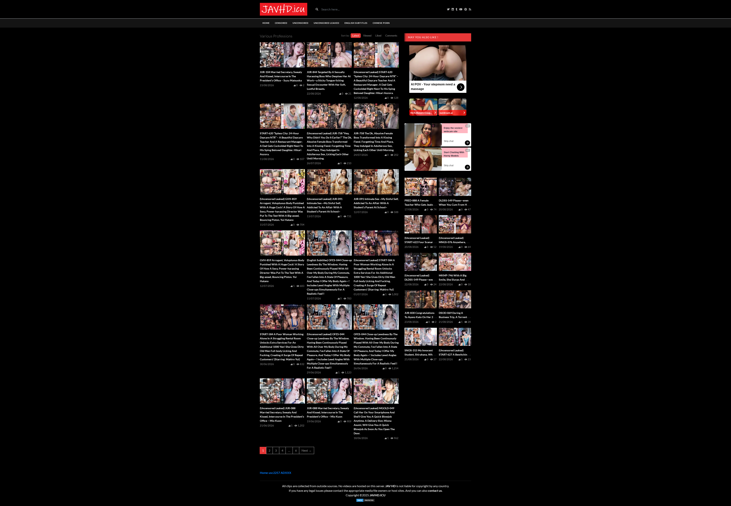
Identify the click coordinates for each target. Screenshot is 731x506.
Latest (355, 35)
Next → (307, 450)
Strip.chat (448, 141)
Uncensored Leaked (326, 23)
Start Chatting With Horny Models (454, 154)
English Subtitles (356, 23)
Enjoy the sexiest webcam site (453, 130)
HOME (266, 23)
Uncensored (300, 23)
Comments (391, 35)
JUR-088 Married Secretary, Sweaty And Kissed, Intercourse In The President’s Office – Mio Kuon (328, 412)
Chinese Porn (381, 23)
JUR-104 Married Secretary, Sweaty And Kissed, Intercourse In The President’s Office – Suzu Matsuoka (281, 76)
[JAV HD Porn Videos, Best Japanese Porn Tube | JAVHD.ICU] (283, 9)
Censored (281, 23)
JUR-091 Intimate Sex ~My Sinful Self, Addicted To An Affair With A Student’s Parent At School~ (376, 203)
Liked (378, 35)
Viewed (367, 35)
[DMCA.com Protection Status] (365, 500)
